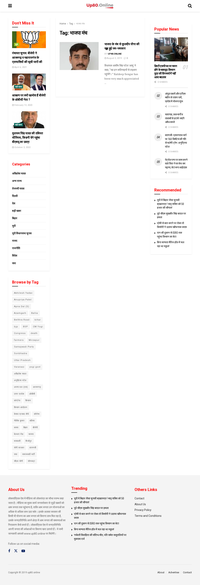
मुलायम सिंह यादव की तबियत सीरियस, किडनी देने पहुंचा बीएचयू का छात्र (27, 137)
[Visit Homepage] (100, 6)
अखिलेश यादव (19, 173)
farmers (19, 340)
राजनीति (16, 248)
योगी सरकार (19, 447)
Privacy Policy (143, 509)
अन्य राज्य (17, 180)
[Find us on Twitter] (16, 551)
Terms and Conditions (148, 515)
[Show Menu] (10, 6)
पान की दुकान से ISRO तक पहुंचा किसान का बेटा (96, 523)
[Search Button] (190, 6)
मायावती (17, 441)
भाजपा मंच (80, 23)
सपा (14, 263)
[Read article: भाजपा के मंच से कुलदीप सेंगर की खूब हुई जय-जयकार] (79, 56)
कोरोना (36, 414)
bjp (16, 326)
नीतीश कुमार (19, 420)
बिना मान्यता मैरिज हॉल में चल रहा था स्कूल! (94, 529)
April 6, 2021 (20, 67)
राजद (14, 240)
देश (13, 203)
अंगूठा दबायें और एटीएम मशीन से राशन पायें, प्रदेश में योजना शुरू (175, 97)
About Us (140, 504)
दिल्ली (15, 195)
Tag (71, 23)
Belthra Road (21, 320)
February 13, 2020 (23, 105)
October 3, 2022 (22, 147)
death (34, 333)
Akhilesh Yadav (23, 293)
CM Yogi (38, 326)
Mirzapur (34, 340)
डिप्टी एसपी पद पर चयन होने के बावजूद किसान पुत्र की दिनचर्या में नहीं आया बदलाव (165, 71)
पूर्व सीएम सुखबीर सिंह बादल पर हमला (91, 508)
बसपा (16, 427)
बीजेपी (35, 427)
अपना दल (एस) (21, 387)
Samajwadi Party (24, 346)
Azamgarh (20, 313)
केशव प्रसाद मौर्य (21, 414)
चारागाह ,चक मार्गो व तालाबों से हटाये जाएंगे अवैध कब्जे (174, 118)
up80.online (114, 54)
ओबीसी (32, 394)
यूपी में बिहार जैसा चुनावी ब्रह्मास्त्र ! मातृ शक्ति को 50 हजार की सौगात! (170, 203)
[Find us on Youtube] (23, 551)
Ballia (34, 313)
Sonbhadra (20, 353)
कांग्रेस (17, 400)
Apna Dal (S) (21, 306)
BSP (25, 326)
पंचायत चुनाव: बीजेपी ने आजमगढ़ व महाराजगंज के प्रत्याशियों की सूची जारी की (27, 57)
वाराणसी (32, 447)
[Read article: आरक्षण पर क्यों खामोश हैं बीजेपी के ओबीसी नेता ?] (29, 82)
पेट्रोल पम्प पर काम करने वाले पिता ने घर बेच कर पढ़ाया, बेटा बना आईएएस (176, 163)
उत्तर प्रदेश (19, 394)
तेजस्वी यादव (18, 188)
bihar (38, 320)
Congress (20, 333)
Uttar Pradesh (22, 360)
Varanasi (19, 367)
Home (63, 23)
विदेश (14, 255)
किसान (28, 400)
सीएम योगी (18, 461)
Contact (139, 498)
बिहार (14, 218)
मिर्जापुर (29, 441)
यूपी (16, 44)
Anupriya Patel (23, 299)
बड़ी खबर (18, 87)
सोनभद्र (31, 461)
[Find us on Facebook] (9, 551)
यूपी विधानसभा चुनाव (22, 233)
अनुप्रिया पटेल (20, 380)
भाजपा (31, 434)
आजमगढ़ (37, 387)
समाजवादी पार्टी (28, 454)
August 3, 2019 (114, 58)
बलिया (32, 420)
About (160, 572)
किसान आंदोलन (20, 407)
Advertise (173, 572)
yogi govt (34, 367)
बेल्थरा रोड (18, 434)
